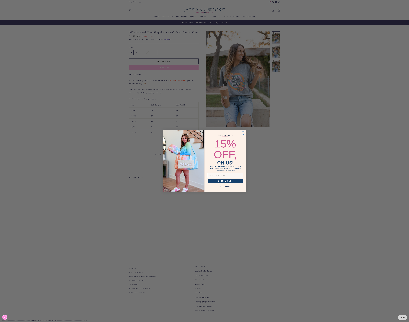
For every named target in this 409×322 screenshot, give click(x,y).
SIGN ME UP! (225, 181)
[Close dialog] (243, 133)
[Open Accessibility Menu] (4, 317)
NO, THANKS (225, 186)
